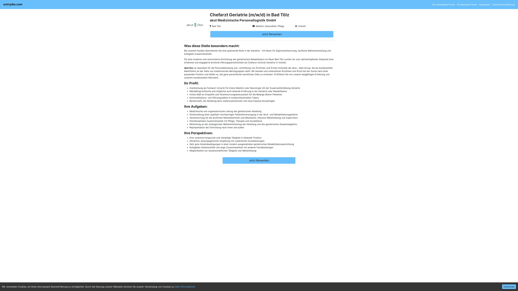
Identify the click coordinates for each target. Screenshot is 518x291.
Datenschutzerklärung (503, 4)
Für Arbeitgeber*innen (443, 4)
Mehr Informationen (185, 286)
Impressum (484, 4)
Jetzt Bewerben (272, 34)
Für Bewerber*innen (467, 4)
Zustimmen (509, 286)
